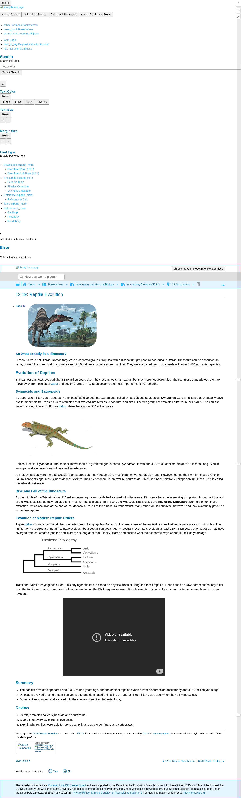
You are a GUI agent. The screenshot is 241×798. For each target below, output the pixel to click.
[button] (13, 216)
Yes (55, 771)
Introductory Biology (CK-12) (143, 284)
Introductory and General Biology (95, 284)
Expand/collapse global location (223, 283)
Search (21, 277)
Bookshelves (55, 284)
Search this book (10, 60)
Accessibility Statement (128, 792)
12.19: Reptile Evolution (44, 733)
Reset (5, 96)
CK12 (146, 733)
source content (161, 733)
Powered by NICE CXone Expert (67, 785)
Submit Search (11, 72)
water (54, 383)
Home (32, 284)
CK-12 (81, 733)
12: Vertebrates (180, 284)
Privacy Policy (81, 792)
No (69, 771)
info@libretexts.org (193, 792)
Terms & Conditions (102, 792)
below (62, 406)
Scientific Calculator (19, 190)
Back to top (22, 760)
